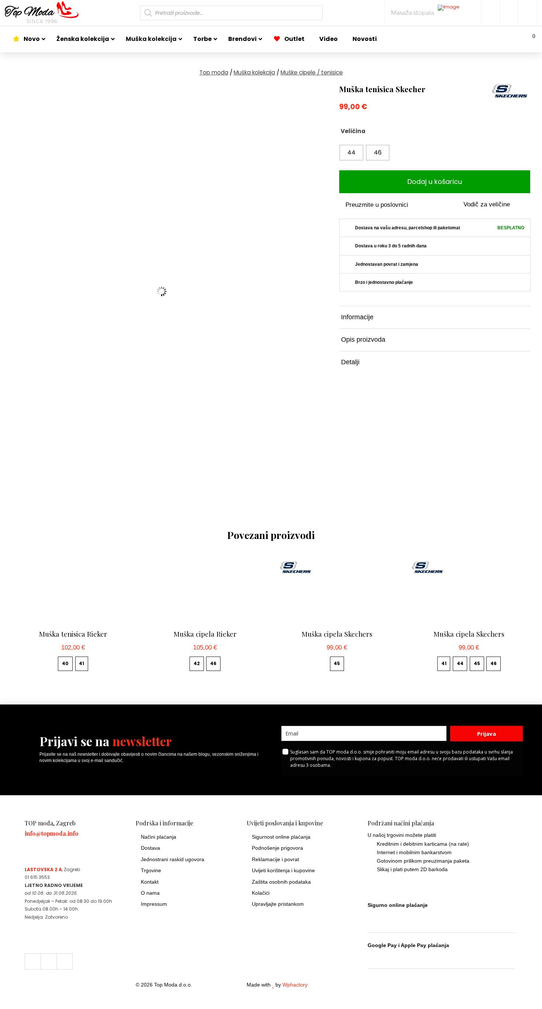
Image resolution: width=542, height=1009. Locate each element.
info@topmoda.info (52, 833)
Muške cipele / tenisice (312, 72)
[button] (529, 39)
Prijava (486, 733)
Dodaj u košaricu (434, 181)
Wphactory (295, 985)
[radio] (351, 152)
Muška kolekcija (254, 72)
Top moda (213, 72)
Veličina (353, 131)
